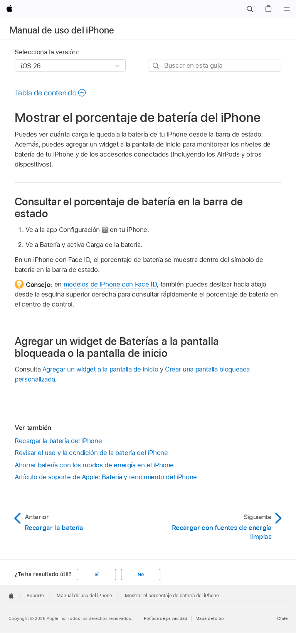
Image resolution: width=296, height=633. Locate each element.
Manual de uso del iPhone (62, 30)
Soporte (35, 595)
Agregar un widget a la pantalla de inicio (100, 369)
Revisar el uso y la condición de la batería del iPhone (91, 452)
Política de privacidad (165, 618)
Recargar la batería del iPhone (58, 441)
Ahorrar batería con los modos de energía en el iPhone (94, 465)
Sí (96, 574)
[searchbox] (214, 66)
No (141, 574)
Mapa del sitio (209, 618)
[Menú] (287, 9)
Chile (282, 618)
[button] (249, 9)
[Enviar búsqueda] (156, 66)
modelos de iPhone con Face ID (110, 284)
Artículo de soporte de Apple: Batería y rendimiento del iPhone (106, 477)
